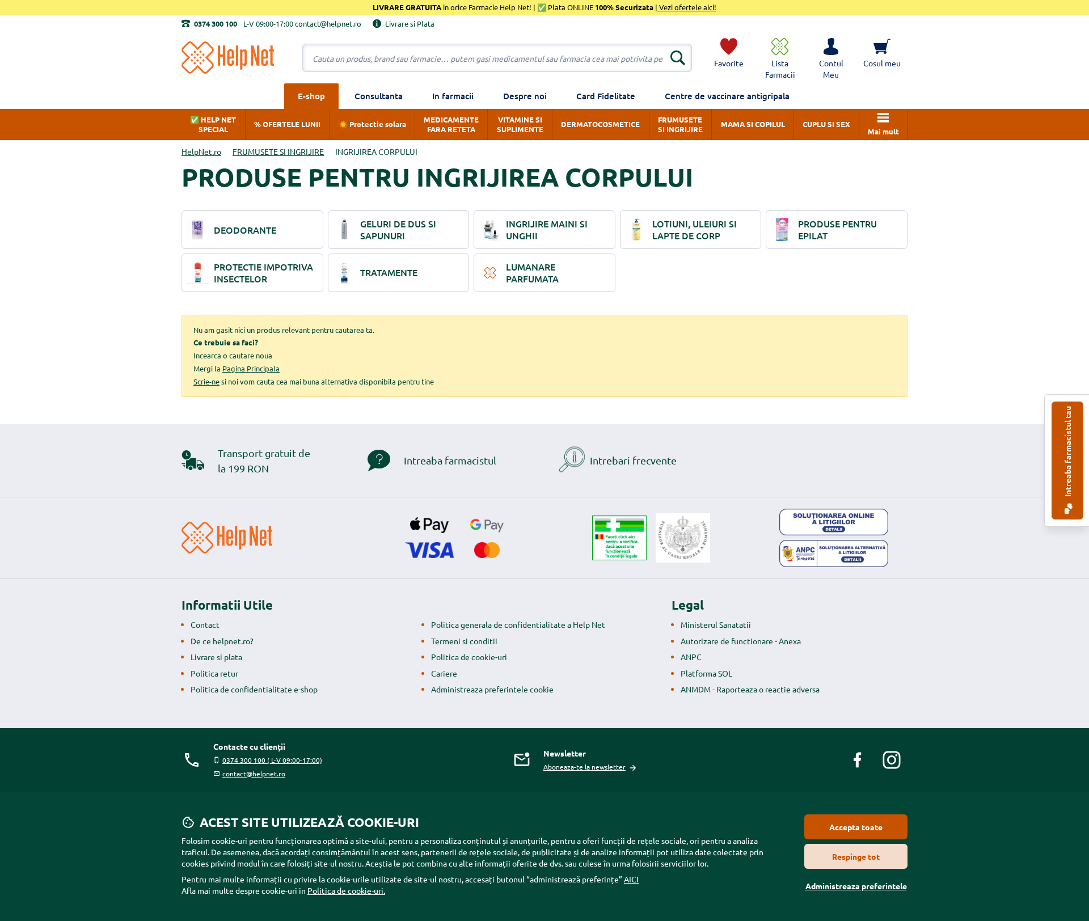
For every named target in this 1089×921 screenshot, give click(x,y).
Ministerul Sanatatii (716, 624)
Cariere (444, 673)
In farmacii (453, 96)
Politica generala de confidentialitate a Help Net (518, 624)
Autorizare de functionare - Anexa (741, 641)
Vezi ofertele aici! (686, 7)
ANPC (691, 657)
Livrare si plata (216, 657)
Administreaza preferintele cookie (492, 689)
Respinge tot (856, 856)
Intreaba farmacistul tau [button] (1067, 452)
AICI (631, 879)
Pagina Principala (251, 368)
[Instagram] (891, 760)
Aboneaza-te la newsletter (584, 766)
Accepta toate (856, 827)
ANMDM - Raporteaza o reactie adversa (750, 689)
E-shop (311, 96)
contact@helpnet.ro (253, 773)
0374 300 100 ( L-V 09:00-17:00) (272, 759)
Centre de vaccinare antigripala (727, 96)
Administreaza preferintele (856, 886)
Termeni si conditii (464, 641)
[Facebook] (857, 760)
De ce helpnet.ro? (222, 641)
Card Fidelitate (605, 96)
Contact (205, 624)
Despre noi (525, 96)
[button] (830, 57)
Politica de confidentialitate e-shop (254, 689)
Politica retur (214, 673)
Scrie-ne (206, 381)
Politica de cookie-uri (469, 657)
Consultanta (378, 96)
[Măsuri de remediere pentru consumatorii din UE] (833, 522)
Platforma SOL (706, 673)
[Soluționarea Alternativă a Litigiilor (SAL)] (833, 553)
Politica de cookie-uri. (346, 890)
